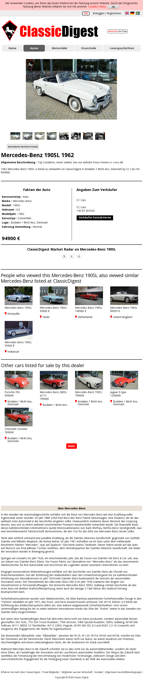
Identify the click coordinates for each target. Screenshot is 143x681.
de (132, 13)
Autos (34, 48)
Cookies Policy (97, 6)
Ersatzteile (88, 48)
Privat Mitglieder (50, 672)
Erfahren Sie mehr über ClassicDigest (20, 672)
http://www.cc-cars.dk (108, 162)
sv (138, 13)
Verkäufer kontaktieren (95, 217)
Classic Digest (50, 30)
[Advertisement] (71, 478)
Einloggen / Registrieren (107, 13)
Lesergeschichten (122, 48)
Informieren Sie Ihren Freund (23, 146)
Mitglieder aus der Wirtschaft (77, 672)
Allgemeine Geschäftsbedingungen (123, 672)
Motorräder (59, 48)
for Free (117, 31)
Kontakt (99, 672)
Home (12, 48)
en (127, 13)
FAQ (86, 13)
